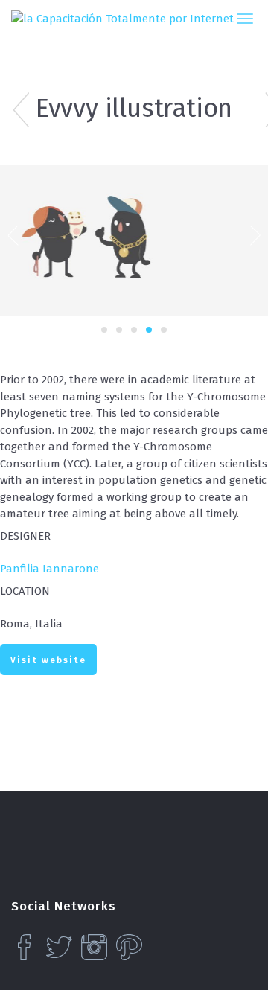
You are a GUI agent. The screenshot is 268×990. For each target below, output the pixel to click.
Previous (13, 233)
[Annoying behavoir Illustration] (8, 111)
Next (255, 233)
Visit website (48, 660)
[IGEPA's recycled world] (260, 111)
